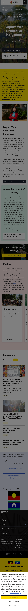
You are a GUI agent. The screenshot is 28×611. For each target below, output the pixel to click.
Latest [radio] (15, 359)
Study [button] (3, 524)
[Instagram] (14, 17)
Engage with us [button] (6, 520)
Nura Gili (16, 283)
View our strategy (13, 255)
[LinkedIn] (9, 17)
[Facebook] (12, 17)
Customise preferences (14, 605)
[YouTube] (20, 17)
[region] (14, 591)
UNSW (3, 7)
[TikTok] (17, 17)
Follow (20, 14)
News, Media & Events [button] (9, 529)
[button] (14, 50)
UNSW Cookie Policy (16, 593)
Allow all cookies (14, 597)
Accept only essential (14, 601)
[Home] (14, 2)
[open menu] (3, 2)
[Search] (25, 2)
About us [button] (4, 533)
